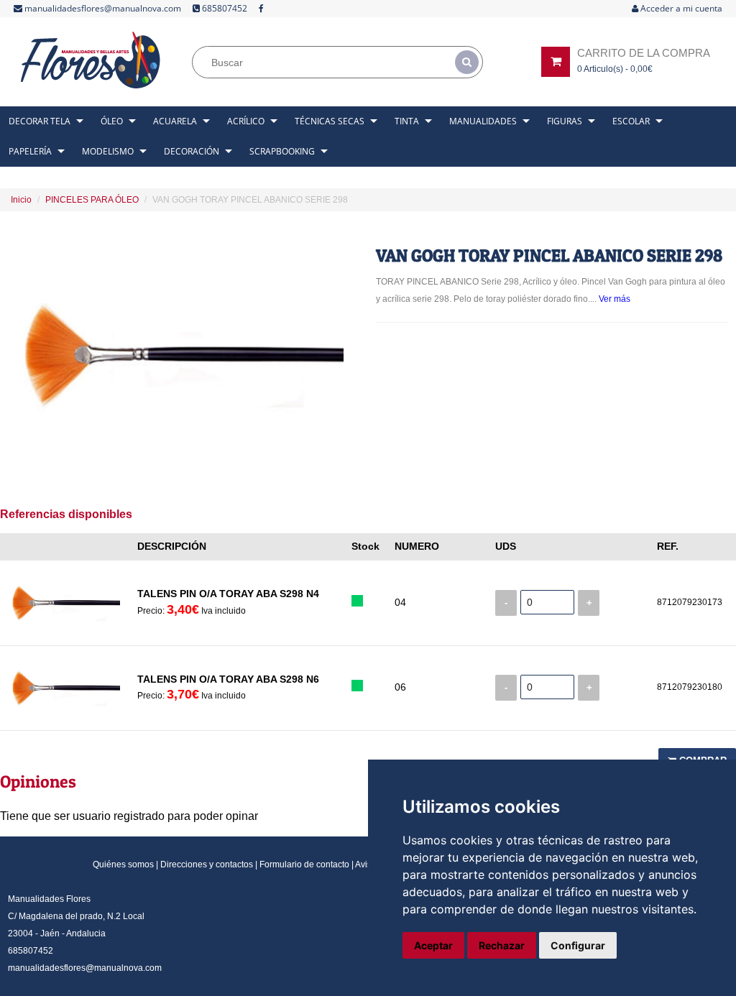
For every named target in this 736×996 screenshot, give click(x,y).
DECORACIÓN (191, 151)
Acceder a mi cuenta (680, 8)
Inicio (21, 200)
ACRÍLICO (245, 121)
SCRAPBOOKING (282, 151)
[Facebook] (261, 8)
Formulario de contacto (304, 864)
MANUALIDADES (483, 121)
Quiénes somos (123, 864)
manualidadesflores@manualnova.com (101, 8)
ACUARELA (175, 121)
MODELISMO (108, 151)
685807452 (223, 8)
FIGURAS (564, 121)
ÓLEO (112, 121)
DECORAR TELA (39, 121)
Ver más (614, 299)
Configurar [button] (578, 945)
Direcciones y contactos (206, 864)
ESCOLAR (631, 121)
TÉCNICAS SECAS (329, 121)
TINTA (407, 121)
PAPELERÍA (30, 151)
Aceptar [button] (433, 945)
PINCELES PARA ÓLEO (92, 200)
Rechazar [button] (502, 945)
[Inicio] (92, 60)
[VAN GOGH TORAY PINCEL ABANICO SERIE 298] (184, 355)
